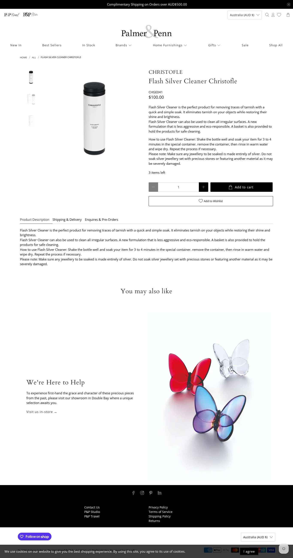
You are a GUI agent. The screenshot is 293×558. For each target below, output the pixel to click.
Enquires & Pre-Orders (101, 219)
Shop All (276, 45)
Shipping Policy (160, 516)
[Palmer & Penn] (146, 31)
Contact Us (92, 507)
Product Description (34, 219)
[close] (289, 4)
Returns (154, 521)
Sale (245, 45)
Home (23, 57)
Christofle (166, 72)
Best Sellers (52, 45)
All (34, 57)
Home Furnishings (168, 45)
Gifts (212, 45)
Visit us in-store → (41, 412)
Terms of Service (160, 512)
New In (16, 45)
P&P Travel (92, 516)
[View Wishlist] (279, 15)
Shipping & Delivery (67, 219)
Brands (121, 45)
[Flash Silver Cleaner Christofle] (94, 118)
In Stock (88, 45)
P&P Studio (92, 512)
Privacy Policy (158, 507)
